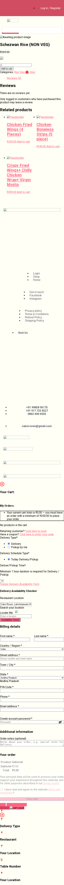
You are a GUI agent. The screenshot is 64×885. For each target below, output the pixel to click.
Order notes (13, 738)
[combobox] (9, 681)
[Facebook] (9, 7)
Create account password (16, 718)
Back (3, 804)
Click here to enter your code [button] (37, 534)
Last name (41, 636)
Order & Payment (16, 804)
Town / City (7, 664)
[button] (54, 21)
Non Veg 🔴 (21, 72)
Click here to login (36, 531)
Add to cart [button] (23, 141)
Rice (32, 72)
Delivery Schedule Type (14, 553)
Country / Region (11, 645)
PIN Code (6, 687)
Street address (10, 655)
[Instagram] (22, 7)
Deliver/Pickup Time (13, 565)
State (4, 674)
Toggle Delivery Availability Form (19, 584)
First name (7, 636)
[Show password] (60, 722)
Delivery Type (9, 537)
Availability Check (10, 620)
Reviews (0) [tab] (14, 78)
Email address (9, 706)
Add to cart (6, 68)
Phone (5, 696)
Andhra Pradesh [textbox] (9, 681)
